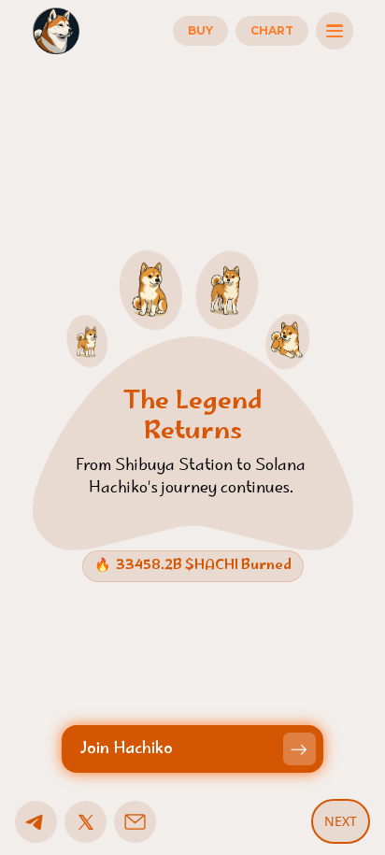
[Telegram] (36, 822)
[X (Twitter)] (85, 822)
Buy (200, 30)
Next (340, 821)
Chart (271, 30)
